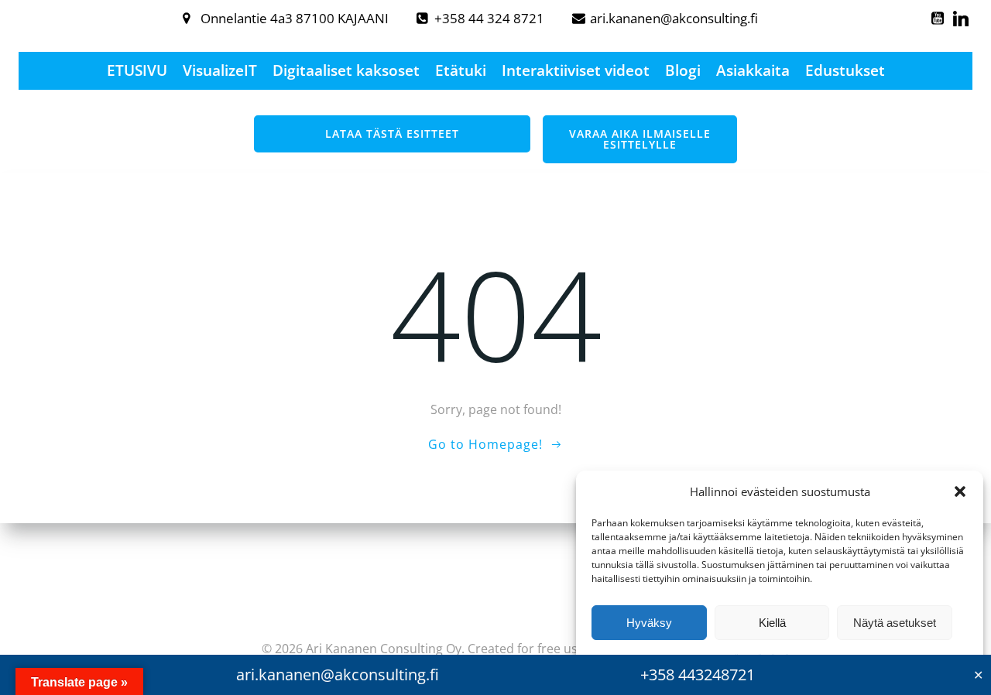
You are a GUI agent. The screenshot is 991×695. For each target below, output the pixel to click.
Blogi (683, 70)
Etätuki (460, 70)
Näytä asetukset (894, 622)
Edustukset (845, 70)
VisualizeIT (220, 70)
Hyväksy (649, 622)
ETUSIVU (137, 70)
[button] (960, 491)
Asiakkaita (753, 70)
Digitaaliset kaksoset (346, 70)
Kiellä (772, 622)
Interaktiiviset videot (576, 70)
